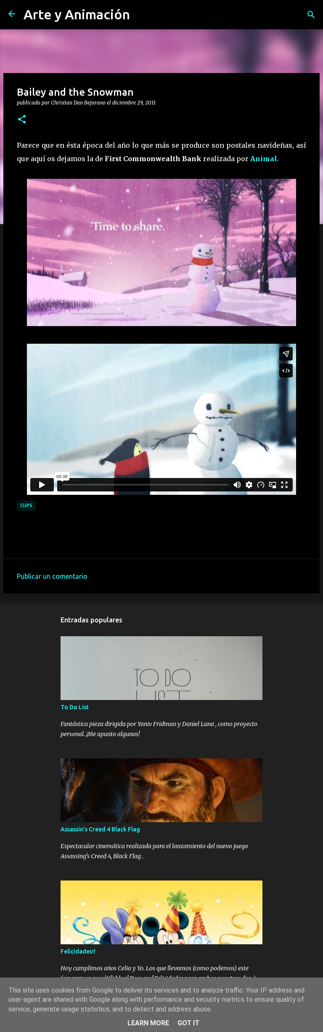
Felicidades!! (78, 951)
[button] (22, 119)
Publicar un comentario (52, 576)
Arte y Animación (77, 14)
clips (26, 505)
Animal (263, 158)
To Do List (75, 707)
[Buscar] (311, 15)
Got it (188, 1023)
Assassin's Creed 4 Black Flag (100, 829)
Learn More (148, 1023)
